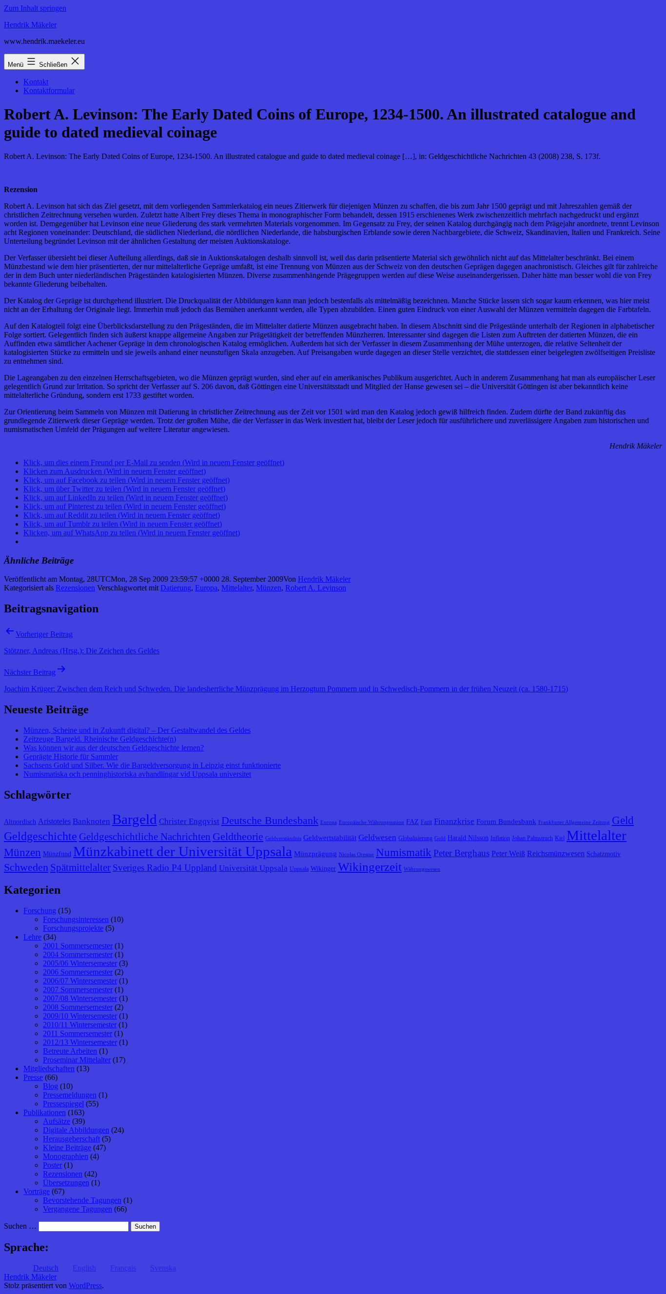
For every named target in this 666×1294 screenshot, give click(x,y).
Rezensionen (75, 588)
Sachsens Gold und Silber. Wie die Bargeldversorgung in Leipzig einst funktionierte (152, 765)
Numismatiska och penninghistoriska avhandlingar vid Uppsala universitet (137, 774)
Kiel (560, 838)
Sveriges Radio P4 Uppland (165, 868)
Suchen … (20, 1226)
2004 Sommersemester (78, 954)
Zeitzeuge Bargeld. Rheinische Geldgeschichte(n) (99, 739)
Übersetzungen (66, 1182)
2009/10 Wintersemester (80, 1016)
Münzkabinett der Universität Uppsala (182, 851)
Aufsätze (56, 1121)
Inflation (500, 838)
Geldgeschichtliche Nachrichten (145, 837)
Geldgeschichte (40, 836)
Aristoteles (54, 821)
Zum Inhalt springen (35, 8)
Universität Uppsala (253, 868)
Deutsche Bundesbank (269, 820)
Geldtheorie (238, 836)
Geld (623, 820)
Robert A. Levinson (315, 588)
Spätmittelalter (80, 867)
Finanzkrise (454, 821)
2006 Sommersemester (78, 972)
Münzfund (57, 854)
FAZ (412, 821)
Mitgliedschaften (49, 1068)
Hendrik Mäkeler (30, 24)
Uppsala (299, 868)
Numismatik (403, 852)
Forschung (39, 910)
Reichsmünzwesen (556, 853)
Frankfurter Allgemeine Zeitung (574, 822)
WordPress (85, 1285)
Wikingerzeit (370, 866)
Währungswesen (422, 869)
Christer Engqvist (189, 821)
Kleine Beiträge (67, 1147)
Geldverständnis (283, 838)
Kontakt (35, 82)
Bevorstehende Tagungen (82, 1200)
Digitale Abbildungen (76, 1130)
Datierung (175, 588)
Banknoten (91, 821)
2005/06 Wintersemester (80, 963)
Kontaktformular (49, 90)
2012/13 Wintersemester (80, 1042)
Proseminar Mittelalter (77, 1060)
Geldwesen (377, 837)
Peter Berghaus (461, 853)
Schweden (26, 867)
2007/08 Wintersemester (80, 998)
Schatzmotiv (604, 854)
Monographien (65, 1156)
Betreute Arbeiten (70, 1051)
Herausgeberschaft (71, 1139)
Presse (33, 1077)
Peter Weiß (508, 853)
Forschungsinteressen (76, 919)
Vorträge (36, 1191)
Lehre (32, 937)
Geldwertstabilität (329, 838)
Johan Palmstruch (532, 838)
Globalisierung (415, 838)
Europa (206, 588)
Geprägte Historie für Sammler (70, 756)
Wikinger (323, 868)
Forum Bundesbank (506, 821)
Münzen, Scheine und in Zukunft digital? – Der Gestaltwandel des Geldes (137, 730)
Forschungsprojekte (73, 928)
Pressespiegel (63, 1103)
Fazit (426, 822)
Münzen (268, 588)
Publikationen (44, 1112)
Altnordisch (20, 821)
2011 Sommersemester (77, 1033)
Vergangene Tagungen (77, 1209)
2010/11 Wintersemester (80, 1024)
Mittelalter (236, 588)
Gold (440, 838)
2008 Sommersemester (78, 1007)
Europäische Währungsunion (371, 822)
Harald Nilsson (468, 838)
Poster (52, 1165)
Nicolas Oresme (356, 854)
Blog (50, 1086)
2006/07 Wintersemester (80, 981)
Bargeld (134, 819)
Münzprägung (315, 854)
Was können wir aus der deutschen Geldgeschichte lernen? (113, 748)
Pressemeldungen (70, 1095)
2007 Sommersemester (78, 989)
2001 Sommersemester (78, 945)
